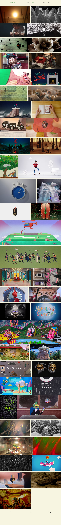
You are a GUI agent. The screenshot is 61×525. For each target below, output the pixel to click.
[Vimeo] (48, 512)
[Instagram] (50, 512)
